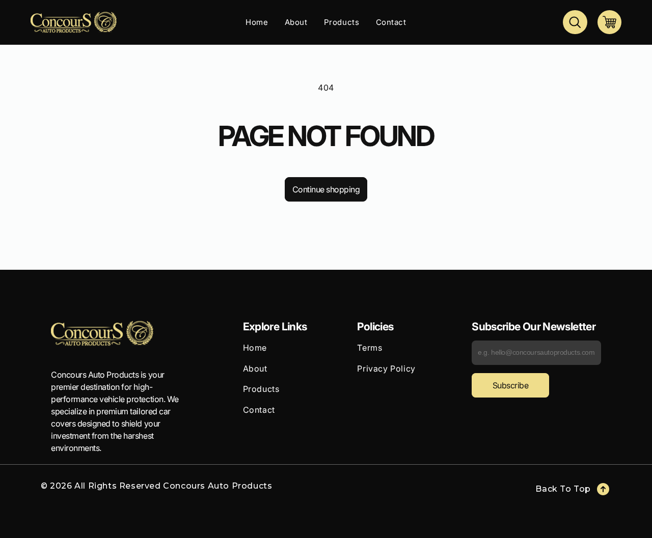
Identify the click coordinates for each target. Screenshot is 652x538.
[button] (575, 22)
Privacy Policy (386, 368)
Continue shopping (326, 189)
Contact (259, 410)
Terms (369, 348)
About (255, 368)
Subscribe (511, 385)
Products (261, 389)
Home (255, 348)
